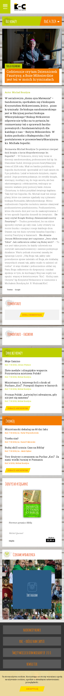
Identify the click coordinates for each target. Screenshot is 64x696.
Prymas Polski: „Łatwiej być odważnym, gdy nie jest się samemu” (31, 396)
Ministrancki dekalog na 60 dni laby (26, 429)
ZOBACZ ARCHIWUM (17, 408)
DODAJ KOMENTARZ (32, 314)
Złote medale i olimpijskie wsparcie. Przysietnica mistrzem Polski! (26, 372)
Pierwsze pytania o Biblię (20, 523)
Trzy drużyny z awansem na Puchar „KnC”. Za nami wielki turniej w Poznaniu (32, 458)
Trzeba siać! (11, 438)
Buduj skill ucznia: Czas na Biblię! (24, 447)
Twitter (10, 289)
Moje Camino (12, 361)
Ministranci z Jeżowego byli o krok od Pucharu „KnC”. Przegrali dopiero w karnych (31, 384)
